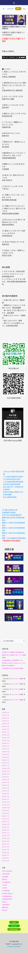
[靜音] (19, 57)
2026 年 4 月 (5, 724)
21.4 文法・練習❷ (17, 700)
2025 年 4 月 (5, 757)
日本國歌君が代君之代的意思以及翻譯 (12, 668)
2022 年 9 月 (5, 844)
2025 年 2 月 (5, 763)
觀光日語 (4, 910)
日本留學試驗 (5, 891)
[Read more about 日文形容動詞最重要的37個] (14, 591)
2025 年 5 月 (5, 754)
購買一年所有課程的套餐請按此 (14, 538)
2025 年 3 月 (5, 760)
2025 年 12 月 (6, 735)
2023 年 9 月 (5, 810)
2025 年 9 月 (5, 743)
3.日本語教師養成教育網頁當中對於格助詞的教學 (13, 482)
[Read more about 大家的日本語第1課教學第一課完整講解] (14, 617)
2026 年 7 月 (5, 715)
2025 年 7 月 (5, 749)
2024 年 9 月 (5, 777)
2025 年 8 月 (5, 746)
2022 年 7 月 (5, 850)
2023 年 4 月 (5, 824)
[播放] (4, 57)
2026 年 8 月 (5, 712)
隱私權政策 (10, 946)
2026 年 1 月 (5, 732)
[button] (14, 3)
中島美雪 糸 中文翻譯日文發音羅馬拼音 (13, 652)
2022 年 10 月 (6, 841)
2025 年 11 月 (6, 738)
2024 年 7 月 (5, 782)
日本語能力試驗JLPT (8, 893)
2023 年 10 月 (6, 808)
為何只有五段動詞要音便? (12, 515)
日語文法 (4, 902)
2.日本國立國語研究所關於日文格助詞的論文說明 (13, 477)
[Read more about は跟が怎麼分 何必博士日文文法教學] (14, 579)
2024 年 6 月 (5, 785)
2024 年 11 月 (6, 771)
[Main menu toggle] (4, 9)
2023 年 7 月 (5, 816)
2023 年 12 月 (6, 802)
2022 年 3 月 (5, 861)
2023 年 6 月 (5, 819)
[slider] (23, 57)
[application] (14, 57)
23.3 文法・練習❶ (17, 694)
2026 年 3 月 (5, 726)
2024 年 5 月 (5, 788)
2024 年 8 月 (5, 780)
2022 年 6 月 (5, 852)
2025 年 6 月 (5, 752)
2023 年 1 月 (5, 833)
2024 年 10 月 (6, 774)
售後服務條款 (17, 946)
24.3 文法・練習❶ (17, 684)
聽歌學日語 (5, 907)
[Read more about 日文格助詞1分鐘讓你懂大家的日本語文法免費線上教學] (14, 556)
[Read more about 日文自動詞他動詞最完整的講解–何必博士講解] (14, 604)
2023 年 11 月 (6, 805)
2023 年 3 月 (5, 827)
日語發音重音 (5, 905)
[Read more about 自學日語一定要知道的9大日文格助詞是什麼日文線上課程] (14, 568)
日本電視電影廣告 (7, 896)
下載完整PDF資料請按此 (11, 540)
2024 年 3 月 (5, 794)
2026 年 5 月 (5, 721)
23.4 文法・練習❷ (17, 689)
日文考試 (4, 888)
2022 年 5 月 (5, 855)
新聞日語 (4, 879)
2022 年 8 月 (5, 847)
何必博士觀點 (5, 874)
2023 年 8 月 (5, 813)
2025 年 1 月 (5, 766)
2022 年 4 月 (5, 858)
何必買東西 (5, 877)
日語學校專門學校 (7, 899)
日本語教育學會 (10, 497)
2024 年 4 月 (5, 791)
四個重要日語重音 (9, 512)
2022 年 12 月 (6, 836)
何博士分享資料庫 (7, 871)
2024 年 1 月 (5, 799)
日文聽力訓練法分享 (9, 510)
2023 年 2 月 (5, 830)
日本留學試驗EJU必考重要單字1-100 (12, 660)
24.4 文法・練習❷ (17, 678)
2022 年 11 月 (6, 838)
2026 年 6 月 (5, 718)
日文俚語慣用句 (6, 882)
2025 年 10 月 (6, 740)
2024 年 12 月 (6, 768)
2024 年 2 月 (5, 796)
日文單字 (4, 885)
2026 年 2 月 (5, 729)
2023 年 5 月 (5, 822)
